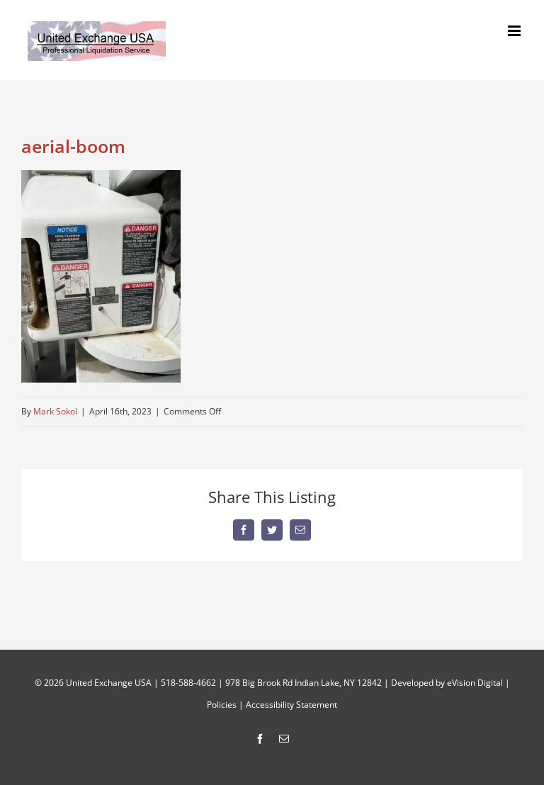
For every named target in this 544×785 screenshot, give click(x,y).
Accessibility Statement (291, 705)
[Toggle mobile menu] (515, 30)
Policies (222, 705)
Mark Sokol (55, 411)
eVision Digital (475, 683)
